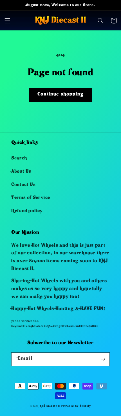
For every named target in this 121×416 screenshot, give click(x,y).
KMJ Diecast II (50, 406)
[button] (7, 20)
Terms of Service (30, 198)
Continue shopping (60, 94)
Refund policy (26, 211)
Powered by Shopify (76, 406)
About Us (21, 171)
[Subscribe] (103, 359)
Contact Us (23, 185)
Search (19, 158)
